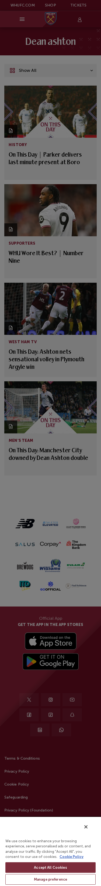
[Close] (86, 827)
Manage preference (50, 879)
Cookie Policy (71, 857)
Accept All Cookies (50, 867)
